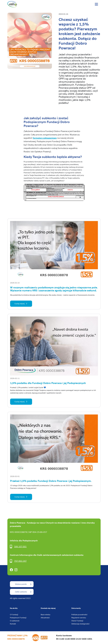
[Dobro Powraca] (54, 4)
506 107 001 (20, 546)
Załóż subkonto (21, 592)
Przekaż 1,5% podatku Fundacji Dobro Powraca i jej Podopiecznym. (50, 480)
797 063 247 (20, 561)
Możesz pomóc (21, 584)
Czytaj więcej (19, 303)
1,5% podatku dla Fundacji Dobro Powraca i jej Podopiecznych (48, 383)
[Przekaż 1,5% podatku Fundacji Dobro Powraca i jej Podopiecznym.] (54, 444)
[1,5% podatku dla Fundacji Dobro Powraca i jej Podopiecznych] (54, 347)
